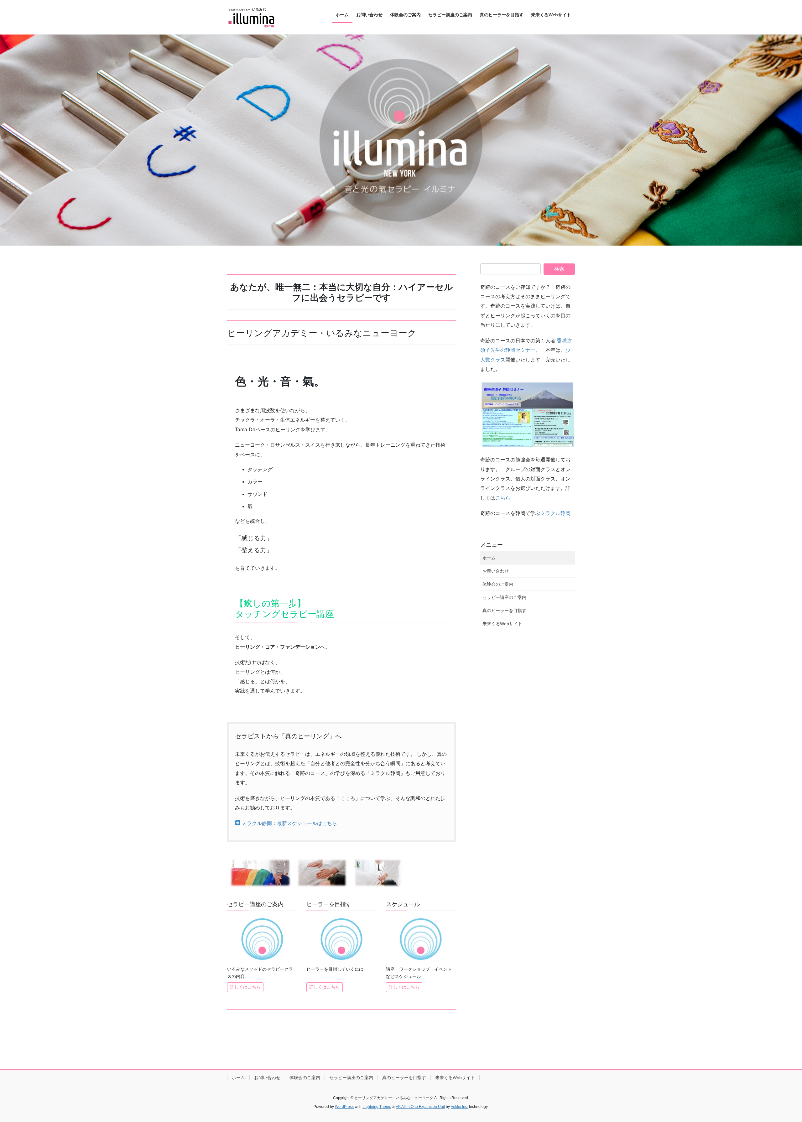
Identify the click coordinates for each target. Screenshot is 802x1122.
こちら (502, 498)
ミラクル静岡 (555, 513)
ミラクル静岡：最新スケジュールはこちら (289, 823)
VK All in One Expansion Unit (420, 1106)
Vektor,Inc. (459, 1106)
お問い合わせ (495, 571)
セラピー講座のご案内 (504, 597)
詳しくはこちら (245, 987)
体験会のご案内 (497, 584)
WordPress (344, 1106)
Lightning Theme (376, 1106)
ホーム (489, 557)
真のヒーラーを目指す (504, 610)
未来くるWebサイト (502, 623)
